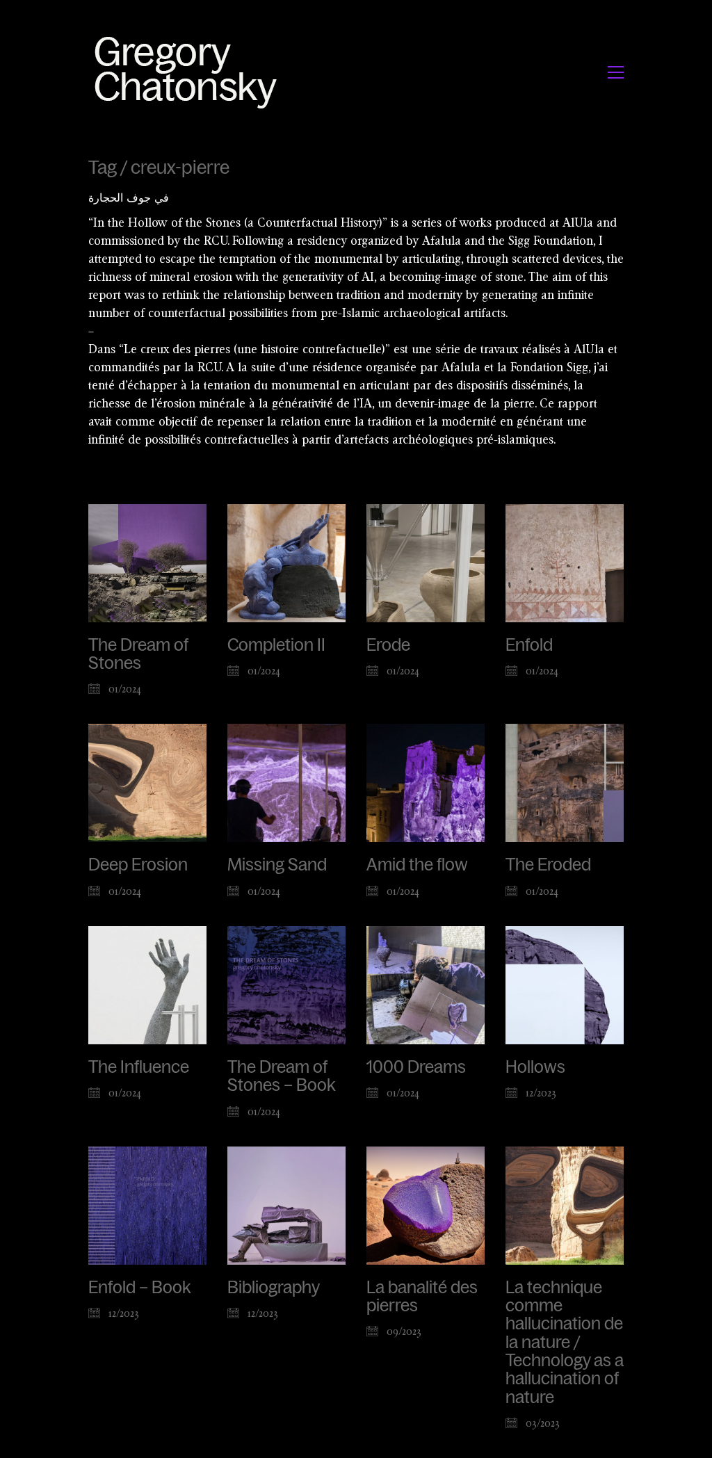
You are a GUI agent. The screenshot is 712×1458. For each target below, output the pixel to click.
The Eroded (548, 865)
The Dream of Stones (138, 654)
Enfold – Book (139, 1288)
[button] (616, 72)
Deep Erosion (138, 865)
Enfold (529, 645)
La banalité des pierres (422, 1297)
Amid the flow (417, 865)
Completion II (276, 645)
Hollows (535, 1067)
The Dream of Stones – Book (281, 1076)
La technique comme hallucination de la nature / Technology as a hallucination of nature (564, 1343)
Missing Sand (277, 865)
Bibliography (273, 1288)
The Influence (138, 1067)
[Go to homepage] (189, 72)
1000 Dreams (416, 1067)
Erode (388, 645)
